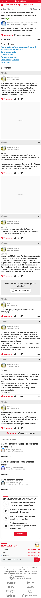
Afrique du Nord (28, 5)
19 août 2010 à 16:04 (13, 149)
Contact (9, 570)
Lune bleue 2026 (7, 55)
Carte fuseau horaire (8, 52)
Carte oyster (5, 62)
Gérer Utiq (34, 572)
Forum (7, 5)
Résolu (10, 19)
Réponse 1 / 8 (5, 73)
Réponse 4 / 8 (5, 243)
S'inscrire (20, 534)
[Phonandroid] (30, 595)
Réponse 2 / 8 (5, 142)
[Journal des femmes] (10, 583)
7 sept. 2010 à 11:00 (27, 24)
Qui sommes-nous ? (9, 568)
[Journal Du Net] (10, 587)
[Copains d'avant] (10, 591)
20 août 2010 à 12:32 (13, 223)
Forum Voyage (16, 5)
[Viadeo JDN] (30, 591)
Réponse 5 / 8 (5, 299)
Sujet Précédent (8, 9)
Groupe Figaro (18, 573)
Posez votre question (24, 35)
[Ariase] (10, 595)
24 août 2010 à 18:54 (13, 366)
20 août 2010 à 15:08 (13, 250)
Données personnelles (10, 572)
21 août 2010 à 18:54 (13, 306)
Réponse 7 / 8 (5, 360)
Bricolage (5, 556)
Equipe (18, 568)
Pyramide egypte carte (9, 57)
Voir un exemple (33, 549)
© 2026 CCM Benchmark (30, 573)
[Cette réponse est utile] (15, 99)
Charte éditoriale (26, 568)
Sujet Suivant (34, 9)
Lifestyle (5, 549)
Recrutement (30, 570)
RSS (24, 570)
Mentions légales (9, 573)
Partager (7, 39)
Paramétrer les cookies (24, 572)
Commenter (8, 99)
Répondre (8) (8, 35)
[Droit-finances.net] (30, 587)
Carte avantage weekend (10, 60)
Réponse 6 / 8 (5, 322)
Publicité (34, 568)
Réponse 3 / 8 (5, 216)
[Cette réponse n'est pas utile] (21, 99)
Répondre (12, 433)
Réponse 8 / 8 (5, 402)
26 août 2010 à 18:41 (13, 409)
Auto (4, 552)
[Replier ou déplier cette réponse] (39, 73)
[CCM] (30, 583)
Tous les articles (17, 570)
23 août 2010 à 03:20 (13, 328)
